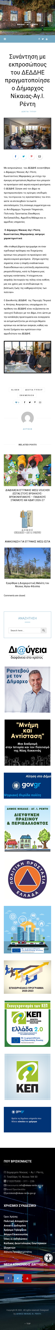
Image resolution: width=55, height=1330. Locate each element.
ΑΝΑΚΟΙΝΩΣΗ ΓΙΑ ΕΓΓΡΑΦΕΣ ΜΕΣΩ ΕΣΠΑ (27, 541)
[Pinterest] (32, 156)
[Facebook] (8, 1278)
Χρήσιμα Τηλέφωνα (15, 1229)
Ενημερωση (27, 395)
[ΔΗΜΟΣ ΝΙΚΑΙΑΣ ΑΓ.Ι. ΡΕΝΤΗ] (27, 17)
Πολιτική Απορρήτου (16, 1221)
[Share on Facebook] (16, 156)
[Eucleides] (49, 1258)
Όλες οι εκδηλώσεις (16, 1238)
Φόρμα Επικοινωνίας (16, 1234)
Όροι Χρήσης (11, 1216)
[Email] (40, 156)
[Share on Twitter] (23, 156)
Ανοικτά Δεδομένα (15, 1225)
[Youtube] (27, 1278)
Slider (15, 390)
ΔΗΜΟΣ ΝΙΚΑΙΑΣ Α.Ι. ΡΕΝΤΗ (28, 1314)
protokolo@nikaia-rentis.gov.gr (21, 1193)
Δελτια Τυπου (29, 112)
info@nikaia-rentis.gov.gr (31, 1185)
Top (28, 1323)
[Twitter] (18, 1278)
